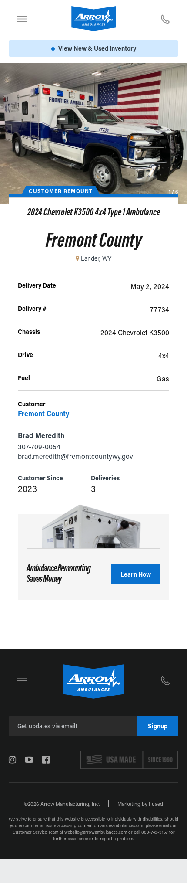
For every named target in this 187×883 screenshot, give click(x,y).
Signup (157, 726)
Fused (156, 803)
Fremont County (43, 413)
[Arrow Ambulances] (93, 18)
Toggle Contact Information (165, 18)
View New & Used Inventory (97, 48)
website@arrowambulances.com (95, 832)
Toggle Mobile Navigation (21, 18)
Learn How (135, 574)
